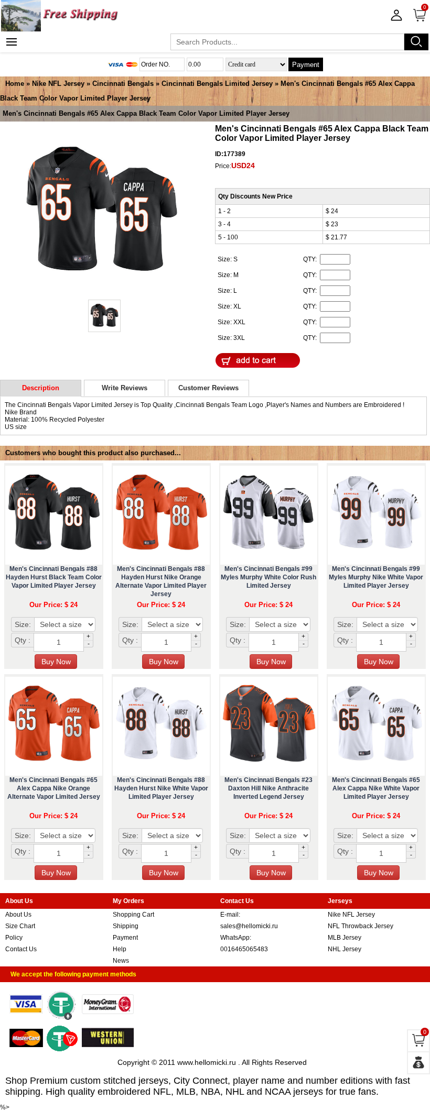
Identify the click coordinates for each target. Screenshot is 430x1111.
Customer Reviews (208, 388)
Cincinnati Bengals (123, 83)
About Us (18, 914)
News (121, 960)
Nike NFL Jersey (58, 83)
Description (40, 388)
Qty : (22, 640)
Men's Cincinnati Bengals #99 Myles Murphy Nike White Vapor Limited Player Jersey (376, 577)
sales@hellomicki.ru (249, 926)
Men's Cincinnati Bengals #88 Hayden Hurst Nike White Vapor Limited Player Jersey (161, 788)
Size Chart (20, 926)
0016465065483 (244, 949)
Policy (14, 937)
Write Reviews (124, 388)
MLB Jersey (344, 937)
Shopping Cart (133, 914)
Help (119, 949)
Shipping (125, 926)
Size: (23, 624)
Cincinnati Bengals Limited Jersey (217, 83)
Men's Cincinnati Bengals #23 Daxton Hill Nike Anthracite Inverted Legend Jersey (268, 788)
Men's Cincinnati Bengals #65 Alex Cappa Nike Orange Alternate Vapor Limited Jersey (53, 788)
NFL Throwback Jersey (360, 926)
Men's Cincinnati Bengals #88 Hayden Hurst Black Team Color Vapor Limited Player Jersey (54, 577)
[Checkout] (418, 1062)
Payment (305, 65)
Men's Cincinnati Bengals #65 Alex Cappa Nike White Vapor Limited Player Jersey (376, 788)
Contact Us (21, 949)
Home (14, 83)
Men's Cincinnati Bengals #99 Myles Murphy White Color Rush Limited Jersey (268, 577)
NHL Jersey (344, 949)
